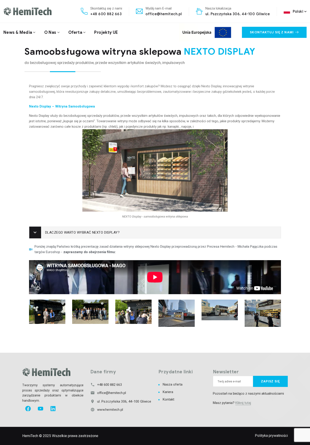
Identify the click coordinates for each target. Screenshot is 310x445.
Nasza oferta (172, 384)
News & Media (17, 32)
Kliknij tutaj (243, 403)
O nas (50, 32)
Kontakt (168, 399)
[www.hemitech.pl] (92, 409)
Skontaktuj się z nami (272, 32)
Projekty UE (106, 32)
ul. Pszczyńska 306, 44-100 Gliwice (237, 14)
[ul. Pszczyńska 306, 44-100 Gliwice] (92, 401)
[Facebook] (28, 408)
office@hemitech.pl (163, 14)
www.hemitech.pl (110, 410)
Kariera (168, 392)
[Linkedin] (53, 408)
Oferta (75, 32)
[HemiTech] (27, 11)
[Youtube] (40, 408)
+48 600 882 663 (106, 14)
